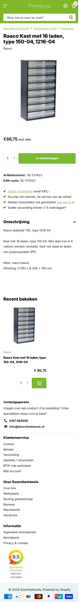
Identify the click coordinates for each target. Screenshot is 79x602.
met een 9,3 (65, 202)
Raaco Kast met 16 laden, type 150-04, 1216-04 (24, 360)
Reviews (9, 504)
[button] (15, 154)
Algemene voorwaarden (19, 532)
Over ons (9, 488)
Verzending (11, 454)
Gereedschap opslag (45, 28)
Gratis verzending (20, 191)
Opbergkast (67, 28)
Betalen (8, 449)
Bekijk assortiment (5, 6)
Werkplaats (11, 493)
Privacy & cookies (15, 543)
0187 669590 (18, 420)
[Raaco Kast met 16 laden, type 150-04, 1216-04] (24, 325)
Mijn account (12, 471)
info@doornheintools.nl (26, 426)
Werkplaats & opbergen (16, 28)
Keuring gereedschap (18, 499)
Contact (8, 444)
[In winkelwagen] (39, 383)
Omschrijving (16, 221)
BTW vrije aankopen (17, 465)
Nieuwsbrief (11, 509)
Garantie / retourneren (18, 460)
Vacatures (10, 515)
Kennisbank (11, 537)
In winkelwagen (47, 158)
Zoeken (71, 17)
